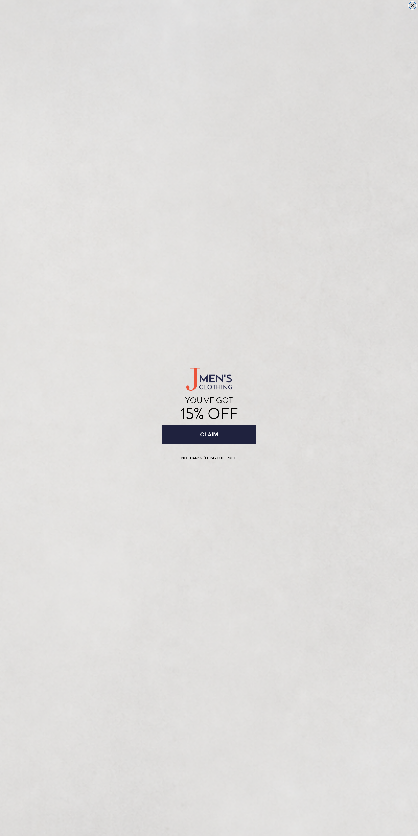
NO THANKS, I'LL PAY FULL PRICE (209, 457)
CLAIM (209, 434)
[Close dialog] (412, 5)
